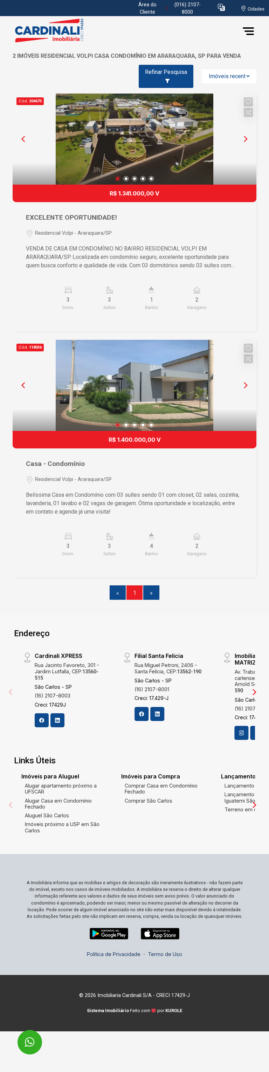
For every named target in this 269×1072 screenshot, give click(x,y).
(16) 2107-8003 (52, 696)
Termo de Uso (165, 954)
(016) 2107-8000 (187, 8)
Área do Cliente (147, 8)
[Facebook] (42, 720)
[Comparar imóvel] (248, 112)
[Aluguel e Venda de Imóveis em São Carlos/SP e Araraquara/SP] (65, 31)
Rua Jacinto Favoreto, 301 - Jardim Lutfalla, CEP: (67, 671)
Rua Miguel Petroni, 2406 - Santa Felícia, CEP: (167, 668)
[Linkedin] (57, 720)
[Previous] (24, 139)
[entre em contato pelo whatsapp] (22, 1037)
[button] (221, 7)
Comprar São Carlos (148, 801)
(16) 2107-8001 (151, 689)
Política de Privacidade (113, 954)
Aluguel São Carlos (47, 815)
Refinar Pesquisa (166, 72)
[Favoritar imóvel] (248, 101)
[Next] (245, 139)
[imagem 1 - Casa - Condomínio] (134, 385)
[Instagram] (242, 733)
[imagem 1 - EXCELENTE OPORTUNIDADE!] (134, 139)
